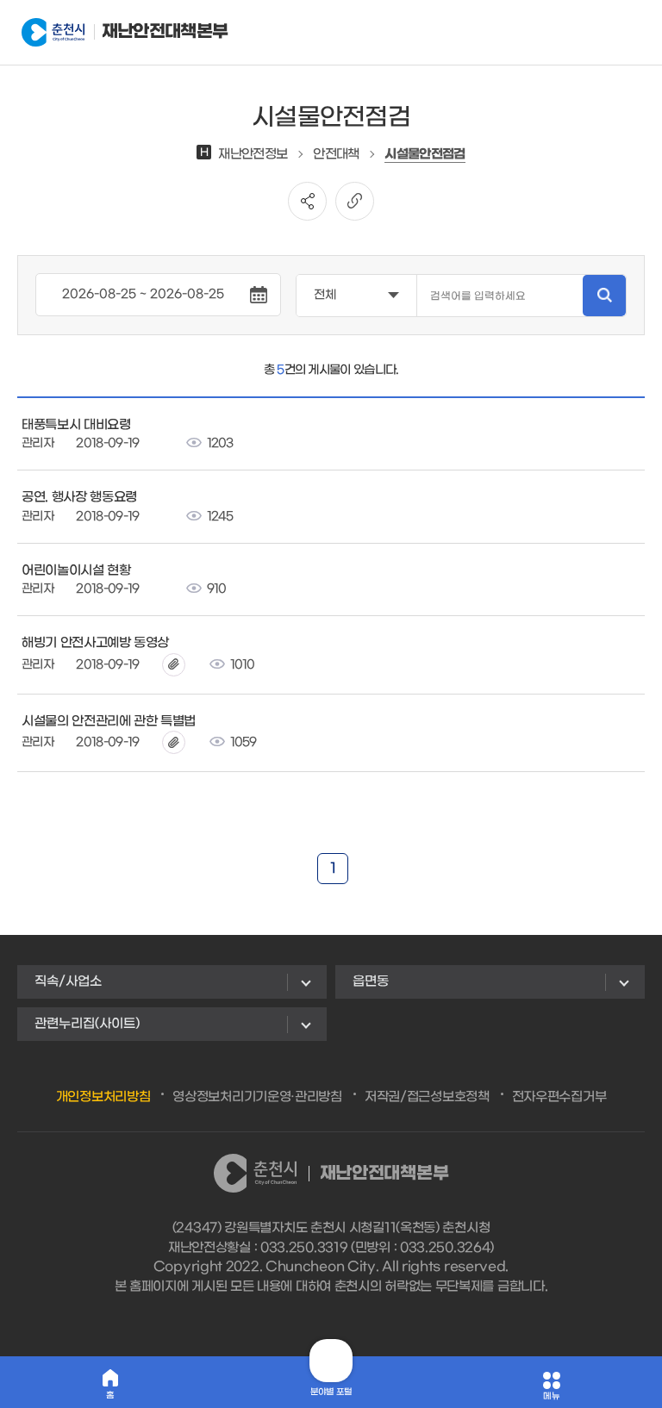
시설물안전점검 (424, 154)
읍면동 (371, 981)
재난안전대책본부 (146, 32)
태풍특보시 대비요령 (76, 425)
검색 (604, 295)
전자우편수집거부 (559, 1097)
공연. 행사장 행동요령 (79, 497)
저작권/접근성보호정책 (427, 1097)
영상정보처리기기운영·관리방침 (257, 1097)
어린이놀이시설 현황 (76, 570)
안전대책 (336, 154)
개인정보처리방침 (103, 1097)
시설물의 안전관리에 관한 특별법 (109, 721)
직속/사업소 (68, 981)
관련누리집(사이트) (87, 1023)
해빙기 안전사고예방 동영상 (95, 643)
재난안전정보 (243, 154)
